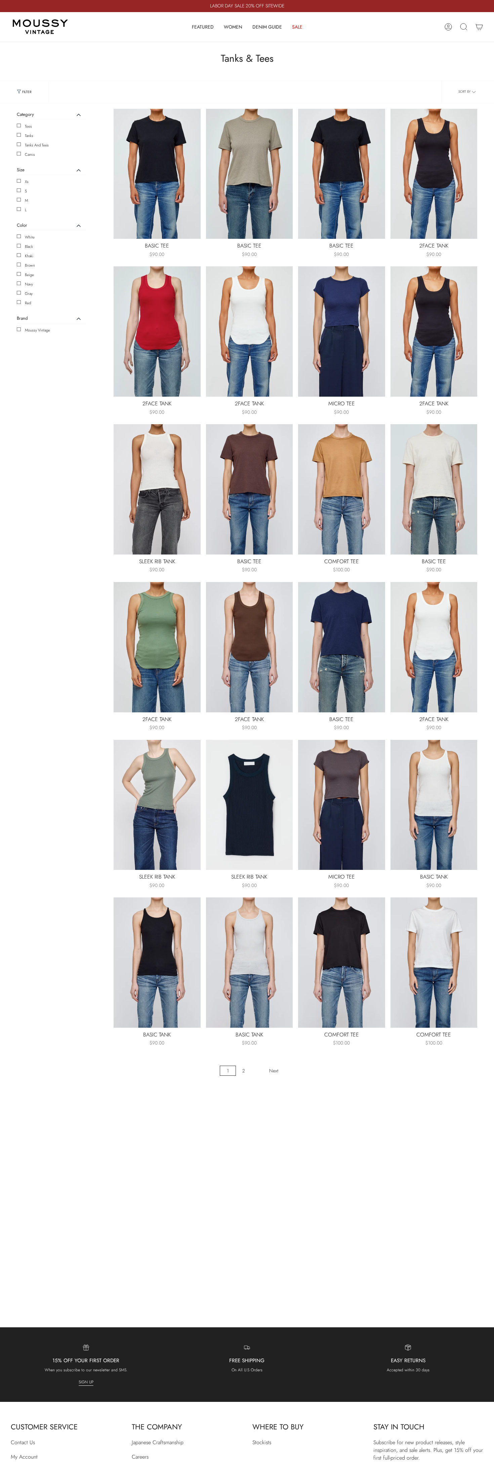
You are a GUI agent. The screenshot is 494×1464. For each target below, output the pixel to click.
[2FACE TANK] (434, 174)
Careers (140, 1457)
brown (30, 265)
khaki (29, 256)
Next (273, 1070)
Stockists (261, 1442)
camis (30, 154)
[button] (203, 27)
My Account (24, 1457)
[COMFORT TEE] (341, 489)
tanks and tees (37, 145)
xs (27, 181)
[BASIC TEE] (157, 174)
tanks (29, 135)
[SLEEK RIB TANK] (157, 489)
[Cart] (479, 27)
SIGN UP (86, 1382)
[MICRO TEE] (341, 331)
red (28, 303)
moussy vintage (37, 330)
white (30, 237)
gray (29, 293)
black (29, 246)
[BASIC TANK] (434, 805)
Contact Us (23, 1442)
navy (29, 284)
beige (29, 274)
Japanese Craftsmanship (157, 1442)
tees (28, 126)
